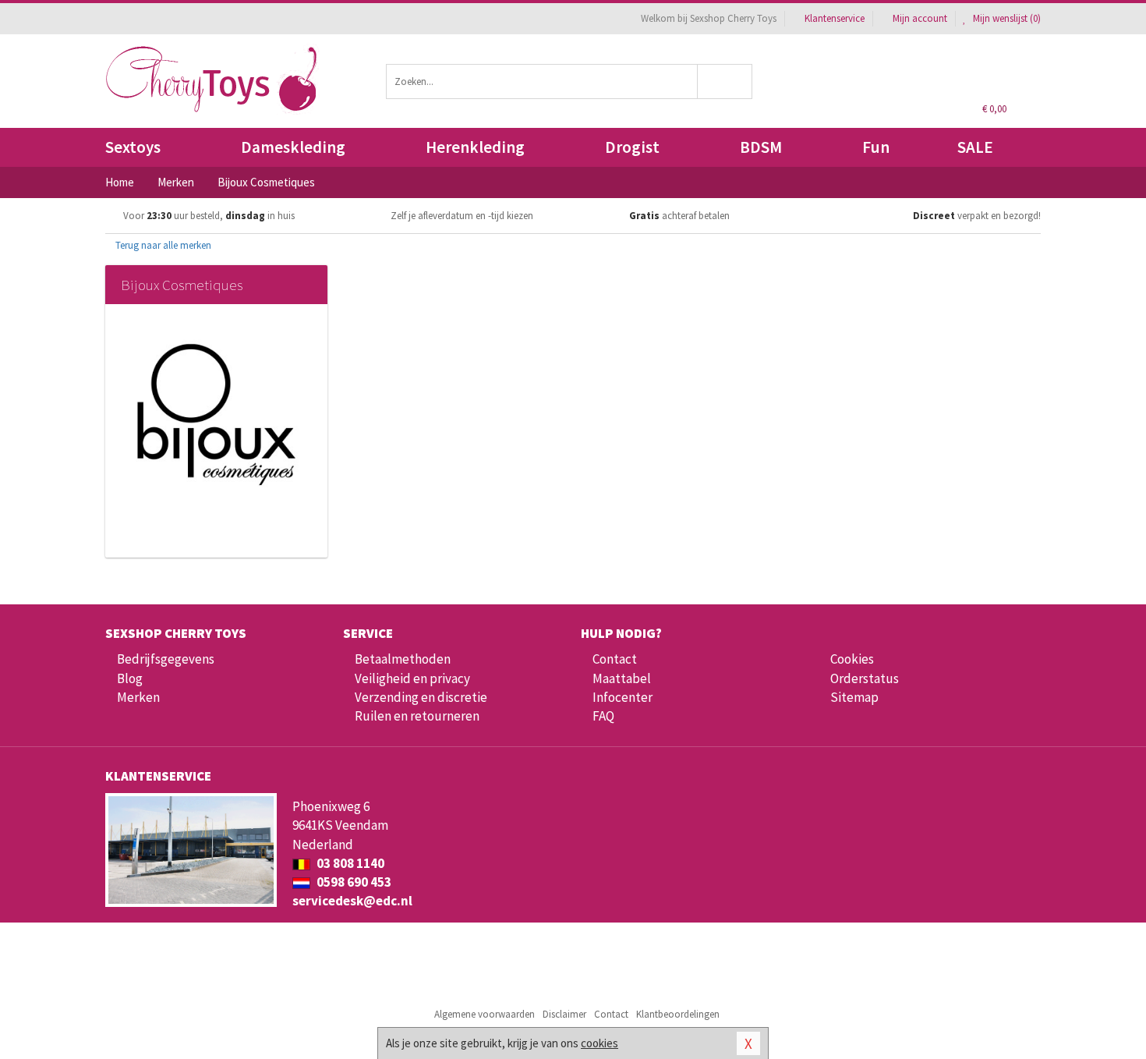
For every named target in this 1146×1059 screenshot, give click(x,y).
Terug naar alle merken (162, 245)
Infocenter (622, 697)
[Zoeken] (725, 81)
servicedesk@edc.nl (352, 900)
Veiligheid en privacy (412, 678)
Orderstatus (864, 678)
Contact (614, 659)
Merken (138, 697)
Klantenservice (835, 18)
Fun (876, 147)
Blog (130, 678)
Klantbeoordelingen (678, 1014)
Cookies (852, 659)
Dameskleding (293, 147)
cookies (599, 1043)
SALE (975, 147)
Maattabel (621, 678)
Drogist (632, 147)
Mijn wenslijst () (1006, 18)
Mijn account (920, 18)
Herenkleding (475, 147)
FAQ (603, 715)
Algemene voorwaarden (484, 1014)
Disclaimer (564, 1014)
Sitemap (854, 697)
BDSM (761, 147)
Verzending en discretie (421, 697)
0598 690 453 (352, 882)
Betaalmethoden (403, 659)
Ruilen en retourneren (417, 715)
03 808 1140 (349, 863)
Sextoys (133, 147)
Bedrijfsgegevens (165, 659)
